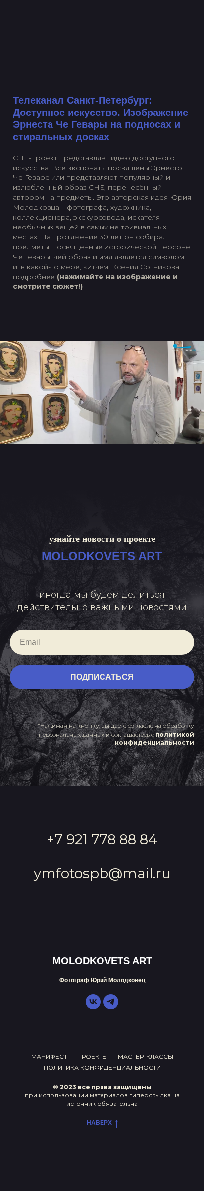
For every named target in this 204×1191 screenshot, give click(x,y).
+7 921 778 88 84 (102, 839)
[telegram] (110, 1006)
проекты (92, 1056)
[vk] (93, 1006)
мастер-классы (145, 1056)
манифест (49, 1056)
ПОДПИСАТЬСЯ (102, 677)
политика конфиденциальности (102, 1067)
